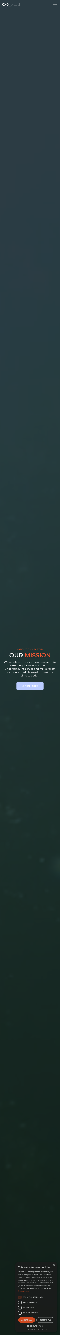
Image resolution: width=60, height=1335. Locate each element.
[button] (55, 4)
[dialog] (36, 1297)
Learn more (30, 686)
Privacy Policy (23, 1291)
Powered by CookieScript (36, 1329)
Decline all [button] (45, 1320)
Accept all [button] (26, 1320)
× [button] (54, 1265)
